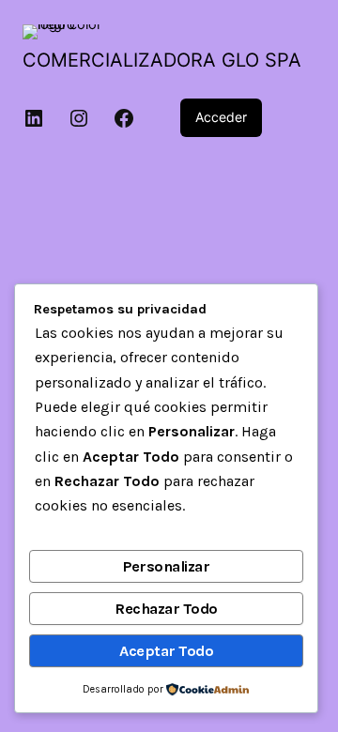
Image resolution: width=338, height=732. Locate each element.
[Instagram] (79, 118)
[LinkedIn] (34, 118)
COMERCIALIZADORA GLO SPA (162, 60)
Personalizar (166, 566)
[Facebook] (124, 118)
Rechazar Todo (166, 609)
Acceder (221, 117)
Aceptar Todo (166, 651)
